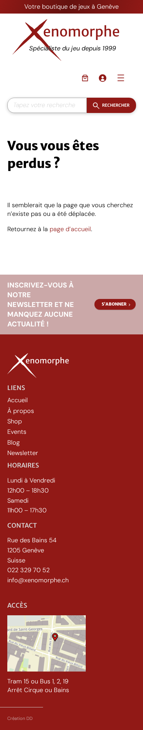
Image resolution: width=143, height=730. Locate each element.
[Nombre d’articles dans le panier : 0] (85, 78)
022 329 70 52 (28, 570)
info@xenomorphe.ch (38, 580)
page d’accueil (70, 229)
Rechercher (115, 105)
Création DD (20, 718)
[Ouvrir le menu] (121, 77)
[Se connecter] (102, 78)
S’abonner (114, 304)
